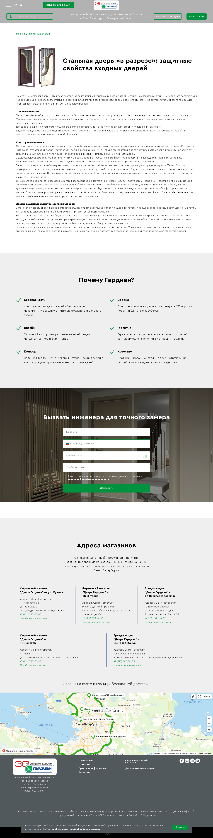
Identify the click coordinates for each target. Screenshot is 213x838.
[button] (196, 16)
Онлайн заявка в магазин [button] (33, 618)
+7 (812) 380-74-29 (93, 618)
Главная (20, 34)
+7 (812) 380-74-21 (155, 618)
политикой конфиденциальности (88, 479)
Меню (17, 5)
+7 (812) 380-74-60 (30, 614)
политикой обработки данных (81, 829)
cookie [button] (56, 829)
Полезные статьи (39, 34)
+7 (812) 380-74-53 (124, 661)
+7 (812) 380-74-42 (30, 661)
